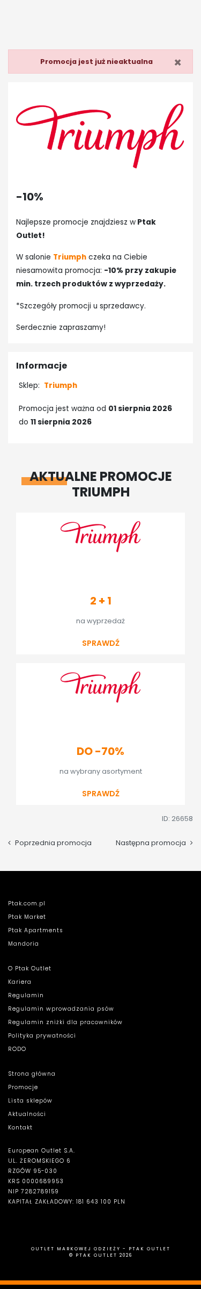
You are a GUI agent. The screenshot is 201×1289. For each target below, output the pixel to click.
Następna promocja (151, 842)
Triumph (60, 385)
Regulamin (26, 995)
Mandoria (23, 944)
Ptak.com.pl (27, 903)
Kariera (20, 982)
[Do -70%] (100, 729)
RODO (17, 1049)
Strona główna (32, 1074)
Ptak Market (27, 917)
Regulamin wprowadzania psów (61, 1009)
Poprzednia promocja (53, 842)
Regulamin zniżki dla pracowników (65, 1022)
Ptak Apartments (35, 930)
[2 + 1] (100, 579)
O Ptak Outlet (29, 968)
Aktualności (27, 1114)
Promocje (23, 1087)
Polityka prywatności (42, 1036)
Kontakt (20, 1128)
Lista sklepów (30, 1101)
